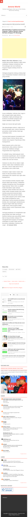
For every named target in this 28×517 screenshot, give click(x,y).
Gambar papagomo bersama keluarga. (17, 343)
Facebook (11, 269)
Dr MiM (4, 460)
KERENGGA (5, 405)
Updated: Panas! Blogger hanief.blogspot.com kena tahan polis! (15, 329)
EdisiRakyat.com (7, 439)
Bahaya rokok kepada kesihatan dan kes (11, 440)
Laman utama (15, 281)
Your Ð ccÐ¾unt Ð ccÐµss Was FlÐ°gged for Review (13, 470)
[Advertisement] (14, 48)
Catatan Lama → (22, 281)
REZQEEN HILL (6, 469)
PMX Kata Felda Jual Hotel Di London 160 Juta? (12, 417)
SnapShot (5, 473)
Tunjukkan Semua (23, 453)
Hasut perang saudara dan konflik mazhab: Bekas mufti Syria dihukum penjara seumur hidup (13, 407)
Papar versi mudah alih (14, 283)
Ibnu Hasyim (6, 450)
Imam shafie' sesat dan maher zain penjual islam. (13, 355)
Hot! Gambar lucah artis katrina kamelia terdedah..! (15, 317)
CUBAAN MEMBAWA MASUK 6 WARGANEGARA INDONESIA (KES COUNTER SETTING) (12, 446)
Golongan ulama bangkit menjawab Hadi (11, 412)
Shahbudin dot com (7, 433)
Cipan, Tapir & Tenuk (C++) (9, 416)
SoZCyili (5, 444)
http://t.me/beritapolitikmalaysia (16, 21)
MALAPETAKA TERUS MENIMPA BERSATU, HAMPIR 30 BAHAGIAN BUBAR (13, 434)
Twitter (18, 269)
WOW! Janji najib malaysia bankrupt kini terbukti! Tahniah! (16, 350)
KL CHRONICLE (6, 479)
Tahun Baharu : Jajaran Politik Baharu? (10, 480)
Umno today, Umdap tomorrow (9, 466)
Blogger (5, 421)
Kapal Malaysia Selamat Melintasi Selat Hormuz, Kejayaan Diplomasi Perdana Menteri (12, 428)
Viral (6, 276)
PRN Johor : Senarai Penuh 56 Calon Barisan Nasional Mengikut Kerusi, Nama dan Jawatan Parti (13, 462)
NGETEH (5, 422)
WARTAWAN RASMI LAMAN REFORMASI (12, 399)
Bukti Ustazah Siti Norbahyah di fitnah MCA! (12, 305)
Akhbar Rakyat (6, 426)
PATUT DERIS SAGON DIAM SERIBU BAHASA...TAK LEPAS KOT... (13, 401)
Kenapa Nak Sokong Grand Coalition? (12, 368)
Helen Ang (5, 465)
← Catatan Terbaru (6, 281)
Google (5, 269)
